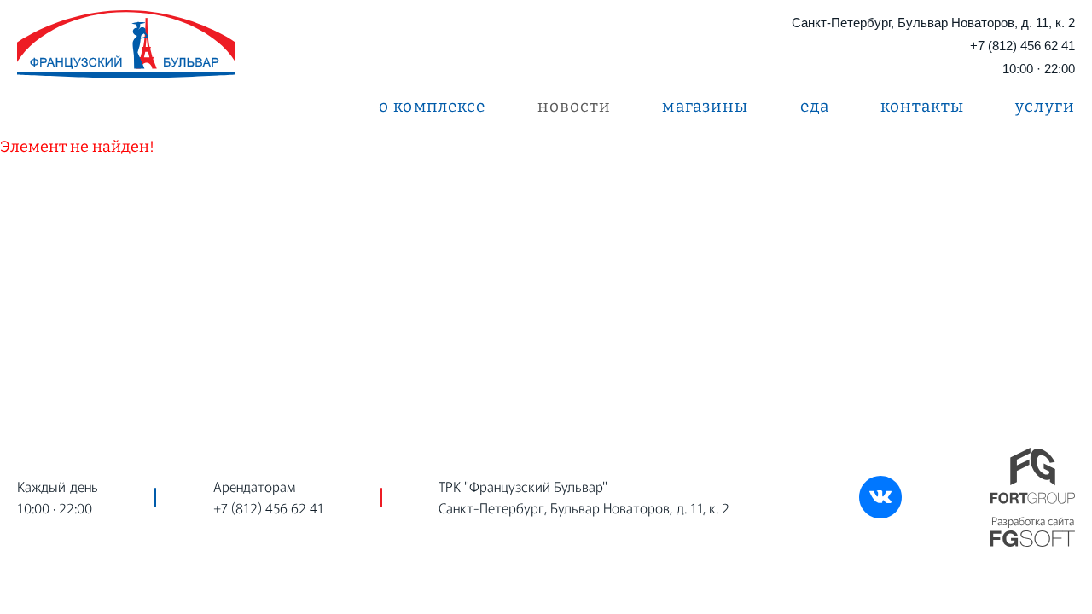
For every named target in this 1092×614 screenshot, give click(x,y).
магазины (705, 106)
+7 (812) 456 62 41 (1022, 45)
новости (574, 106)
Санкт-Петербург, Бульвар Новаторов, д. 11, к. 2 (933, 22)
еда (814, 106)
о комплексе (432, 106)
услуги (1045, 106)
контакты (922, 106)
